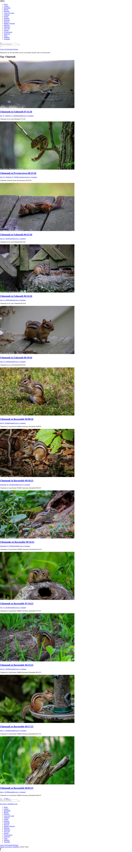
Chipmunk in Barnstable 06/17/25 (16, 726)
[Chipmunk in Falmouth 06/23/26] (37, 230)
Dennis (6, 16)
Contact (6, 6)
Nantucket (7, 27)
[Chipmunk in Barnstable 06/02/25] (37, 784)
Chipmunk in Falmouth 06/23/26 (16, 234)
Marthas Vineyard (9, 23)
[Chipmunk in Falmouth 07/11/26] (37, 107)
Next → (7, 798)
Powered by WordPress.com (8, 804)
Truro (5, 35)
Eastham (6, 18)
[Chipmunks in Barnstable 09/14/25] (37, 538)
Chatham (6, 15)
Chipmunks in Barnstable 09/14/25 (17, 542)
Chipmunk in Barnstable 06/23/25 (16, 665)
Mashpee (6, 25)
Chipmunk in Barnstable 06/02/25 (16, 788)
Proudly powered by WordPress (9, 847)
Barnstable (7, 8)
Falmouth (7, 20)
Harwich (6, 22)
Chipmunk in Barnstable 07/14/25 (16, 603)
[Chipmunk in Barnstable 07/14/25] (37, 599)
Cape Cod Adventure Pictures (9, 49)
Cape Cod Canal (9, 13)
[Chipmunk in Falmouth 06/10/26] (37, 353)
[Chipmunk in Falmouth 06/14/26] (37, 292)
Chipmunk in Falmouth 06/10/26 (16, 357)
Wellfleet (6, 37)
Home (6, 4)
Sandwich (7, 34)
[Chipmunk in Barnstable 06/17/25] (37, 722)
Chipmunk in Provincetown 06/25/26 (18, 173)
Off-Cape (7, 28)
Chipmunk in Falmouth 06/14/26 (16, 296)
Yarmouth (7, 39)
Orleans (6, 30)
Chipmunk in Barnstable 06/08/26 (16, 419)
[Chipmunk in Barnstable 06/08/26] (37, 415)
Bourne (6, 9)
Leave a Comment (27, 116)
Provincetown (8, 32)
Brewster (6, 11)
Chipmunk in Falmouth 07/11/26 (16, 111)
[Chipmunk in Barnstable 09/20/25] (37, 476)
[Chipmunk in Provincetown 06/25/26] (37, 169)
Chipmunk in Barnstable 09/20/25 (16, 480)
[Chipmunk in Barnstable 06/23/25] (37, 661)
